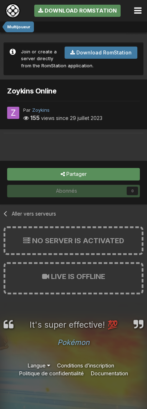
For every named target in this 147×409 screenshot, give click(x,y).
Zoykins (41, 110)
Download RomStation (80, 10)
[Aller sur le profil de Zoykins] (13, 113)
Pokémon (73, 342)
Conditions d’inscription (85, 365)
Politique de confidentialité (51, 373)
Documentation (109, 373)
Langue (37, 365)
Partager (76, 174)
